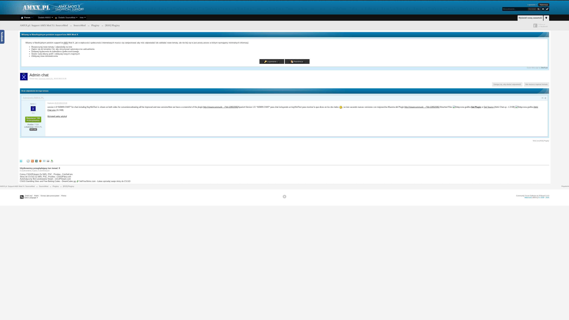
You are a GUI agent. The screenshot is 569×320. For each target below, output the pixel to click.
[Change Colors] (546, 8)
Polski (36, 196)
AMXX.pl (535, 197)
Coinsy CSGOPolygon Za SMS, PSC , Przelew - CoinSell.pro (46, 174)
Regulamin (565, 186)
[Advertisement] (74, 150)
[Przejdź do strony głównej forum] (53, 7)
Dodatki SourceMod (66, 17)
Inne (81, 17)
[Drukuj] (48, 161)
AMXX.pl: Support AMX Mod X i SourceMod (17, 186)
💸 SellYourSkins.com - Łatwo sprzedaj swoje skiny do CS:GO (103, 181)
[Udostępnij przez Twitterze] (21, 161)
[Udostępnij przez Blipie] (32, 161)
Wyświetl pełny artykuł (57, 116)
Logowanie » (532, 5)
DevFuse (544, 68)
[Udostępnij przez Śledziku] (36, 161)
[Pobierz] (52, 161)
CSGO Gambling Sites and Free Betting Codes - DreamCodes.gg (48, 181)
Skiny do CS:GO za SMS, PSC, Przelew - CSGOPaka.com (45, 177)
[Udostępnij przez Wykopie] (28, 161)
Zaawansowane (543, 9)
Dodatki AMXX (44, 17)
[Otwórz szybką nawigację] (546, 17)
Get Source (489, 107)
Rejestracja (544, 5)
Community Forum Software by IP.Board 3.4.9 (532, 196)
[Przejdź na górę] (284, 196)
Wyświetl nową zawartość (530, 18)
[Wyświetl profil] (33, 108)
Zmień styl (28, 196)
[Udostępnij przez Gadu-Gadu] (40, 161)
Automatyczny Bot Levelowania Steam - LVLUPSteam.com (45, 179)
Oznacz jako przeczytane (50, 196)
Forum (26, 17)
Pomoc (63, 196)
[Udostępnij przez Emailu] (44, 161)
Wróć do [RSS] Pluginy (541, 141)
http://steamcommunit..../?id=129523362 (220, 107)
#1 (543, 98)
